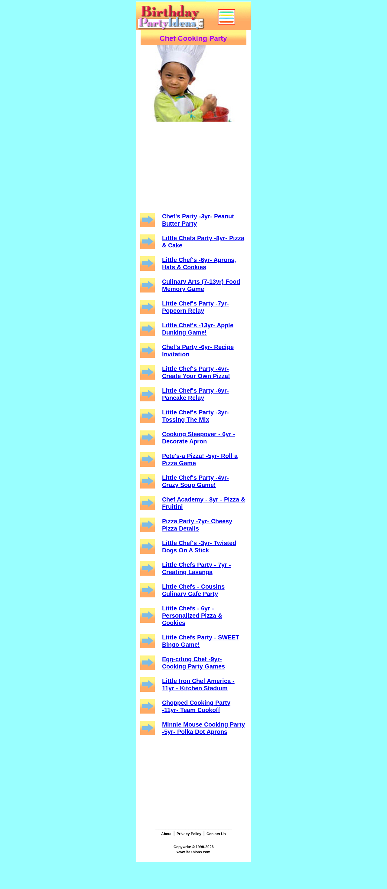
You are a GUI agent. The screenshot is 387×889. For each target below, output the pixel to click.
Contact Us (216, 834)
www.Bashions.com (193, 852)
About (166, 834)
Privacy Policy (189, 834)
